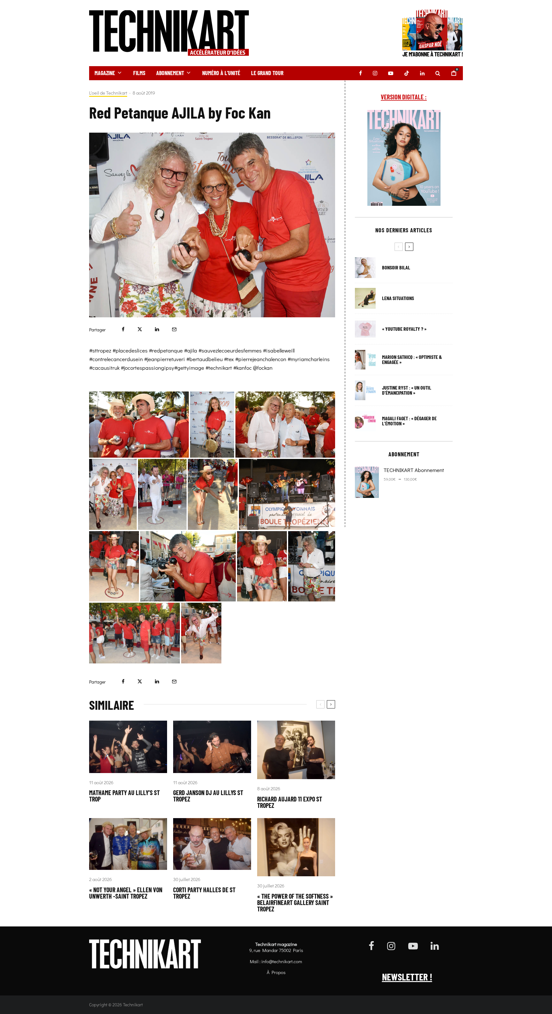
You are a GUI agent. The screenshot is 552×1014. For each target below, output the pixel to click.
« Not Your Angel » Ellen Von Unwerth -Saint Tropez (125, 892)
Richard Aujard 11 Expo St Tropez (289, 802)
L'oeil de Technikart (108, 93)
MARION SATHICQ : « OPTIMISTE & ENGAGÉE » (412, 359)
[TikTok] (407, 73)
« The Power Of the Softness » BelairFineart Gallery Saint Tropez (295, 902)
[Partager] (123, 329)
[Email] (174, 329)
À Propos (276, 972)
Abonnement (170, 72)
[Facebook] (360, 73)
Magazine (105, 72)
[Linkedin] (422, 73)
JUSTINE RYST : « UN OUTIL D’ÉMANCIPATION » (406, 390)
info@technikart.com (281, 961)
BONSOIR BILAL (396, 267)
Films (139, 72)
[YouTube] (391, 73)
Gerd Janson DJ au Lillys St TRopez (208, 795)
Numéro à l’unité (221, 72)
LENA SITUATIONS (398, 298)
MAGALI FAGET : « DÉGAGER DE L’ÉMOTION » (409, 421)
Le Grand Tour (267, 72)
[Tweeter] (139, 329)
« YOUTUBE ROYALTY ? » (404, 328)
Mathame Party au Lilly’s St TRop (124, 795)
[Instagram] (375, 73)
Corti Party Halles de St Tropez (204, 892)
